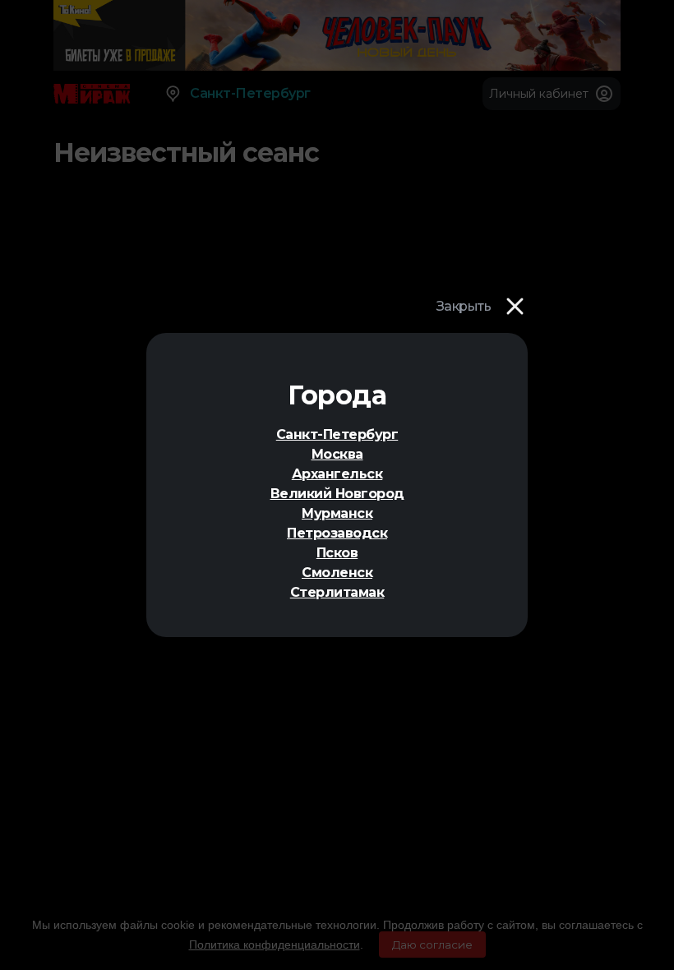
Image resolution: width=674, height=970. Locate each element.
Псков (337, 553)
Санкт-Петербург (337, 434)
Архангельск (337, 474)
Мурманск (337, 513)
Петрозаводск (337, 533)
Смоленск (337, 572)
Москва (337, 454)
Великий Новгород (337, 493)
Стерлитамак (337, 592)
